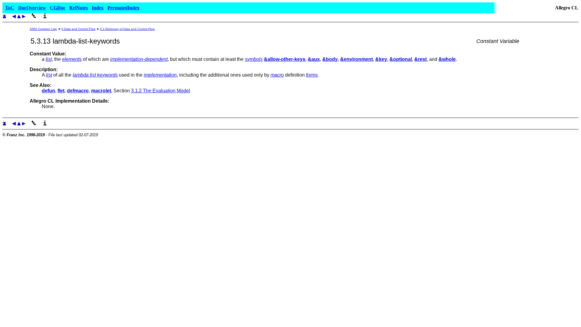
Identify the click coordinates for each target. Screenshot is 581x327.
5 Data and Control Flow (78, 29)
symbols (254, 59)
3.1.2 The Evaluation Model (160, 90)
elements (72, 59)
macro (277, 75)
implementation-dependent (139, 59)
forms (312, 75)
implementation (160, 75)
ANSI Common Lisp (43, 29)
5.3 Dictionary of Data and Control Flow (127, 29)
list (49, 59)
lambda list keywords (95, 75)
